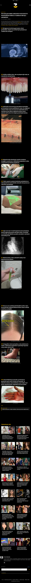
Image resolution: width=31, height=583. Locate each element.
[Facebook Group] (16, 0)
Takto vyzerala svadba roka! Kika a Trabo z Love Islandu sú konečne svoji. (23, 532)
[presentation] (8, 430)
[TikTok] (17, 0)
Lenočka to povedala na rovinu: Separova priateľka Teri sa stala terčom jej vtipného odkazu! (7, 468)
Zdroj (2, 405)
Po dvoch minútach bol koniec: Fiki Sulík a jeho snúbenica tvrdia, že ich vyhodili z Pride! (6, 549)
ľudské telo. (20, 22)
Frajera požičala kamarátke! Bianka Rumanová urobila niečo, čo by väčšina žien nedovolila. (22, 484)
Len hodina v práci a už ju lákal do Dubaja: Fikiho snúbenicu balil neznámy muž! (8, 499)
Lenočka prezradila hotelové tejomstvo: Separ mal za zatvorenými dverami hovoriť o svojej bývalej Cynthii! (23, 437)
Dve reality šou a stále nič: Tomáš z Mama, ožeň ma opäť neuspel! (23, 468)
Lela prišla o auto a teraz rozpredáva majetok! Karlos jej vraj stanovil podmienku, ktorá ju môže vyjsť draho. (7, 453)
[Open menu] (30, 5)
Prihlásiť (28, 566)
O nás (3, 579)
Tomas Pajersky (5, 19)
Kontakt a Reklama (15, 579)
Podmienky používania (8, 579)
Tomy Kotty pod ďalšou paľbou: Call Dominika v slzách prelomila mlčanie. (22, 548)
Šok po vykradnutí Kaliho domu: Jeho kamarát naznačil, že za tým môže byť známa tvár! (22, 500)
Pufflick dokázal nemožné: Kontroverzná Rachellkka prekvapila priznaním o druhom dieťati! (22, 516)
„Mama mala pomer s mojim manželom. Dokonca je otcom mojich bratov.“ (15, 409)
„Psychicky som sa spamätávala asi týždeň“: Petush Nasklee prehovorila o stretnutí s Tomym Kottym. (7, 437)
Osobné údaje (21, 579)
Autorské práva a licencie (15, 581)
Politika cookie (27, 579)
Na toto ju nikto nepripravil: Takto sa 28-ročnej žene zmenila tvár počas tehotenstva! (7, 533)
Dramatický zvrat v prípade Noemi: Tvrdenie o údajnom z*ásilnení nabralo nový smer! (8, 484)
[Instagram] (14, 0)
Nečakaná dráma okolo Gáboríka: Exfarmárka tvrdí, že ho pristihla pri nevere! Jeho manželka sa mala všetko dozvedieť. (8, 517)
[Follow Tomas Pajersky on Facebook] (4, 562)
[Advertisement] (15, 38)
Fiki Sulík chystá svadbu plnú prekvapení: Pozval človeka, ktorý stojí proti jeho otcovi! (22, 452)
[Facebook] (13, 0)
